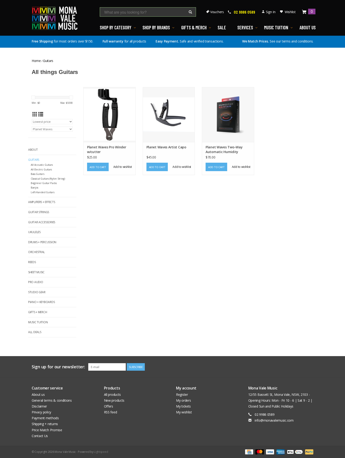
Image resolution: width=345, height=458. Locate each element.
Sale (222, 27)
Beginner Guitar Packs (44, 183)
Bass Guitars (37, 174)
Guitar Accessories (41, 222)
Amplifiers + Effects (41, 202)
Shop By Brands (156, 27)
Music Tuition (276, 27)
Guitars (48, 60)
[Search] (190, 12)
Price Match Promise (47, 430)
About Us (307, 27)
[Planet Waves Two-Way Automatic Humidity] (228, 114)
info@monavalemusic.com (274, 420)
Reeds (32, 262)
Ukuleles (34, 232)
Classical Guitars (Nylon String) (48, 178)
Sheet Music (36, 272)
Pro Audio (35, 282)
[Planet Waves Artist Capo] (169, 114)
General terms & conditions (52, 400)
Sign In (271, 12)
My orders (183, 400)
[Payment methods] (248, 452)
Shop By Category (115, 27)
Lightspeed (101, 452)
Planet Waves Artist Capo (166, 147)
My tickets (183, 406)
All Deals (34, 332)
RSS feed (110, 412)
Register (182, 394)
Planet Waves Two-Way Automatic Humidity (224, 149)
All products (112, 394)
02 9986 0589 (244, 12)
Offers (108, 406)
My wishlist (184, 412)
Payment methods (45, 418)
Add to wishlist (122, 167)
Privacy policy (41, 412)
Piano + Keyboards (41, 302)
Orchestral (36, 252)
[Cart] (304, 12)
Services (245, 27)
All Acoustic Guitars (42, 164)
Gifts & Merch (194, 27)
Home (36, 60)
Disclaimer (39, 406)
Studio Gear (37, 292)
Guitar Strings (38, 212)
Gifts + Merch (37, 312)
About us (38, 394)
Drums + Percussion (42, 242)
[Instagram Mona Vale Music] (309, 367)
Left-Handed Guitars (42, 192)
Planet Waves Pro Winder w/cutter (106, 149)
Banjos (34, 187)
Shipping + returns (45, 424)
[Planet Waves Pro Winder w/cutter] (109, 114)
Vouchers (217, 12)
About (33, 150)
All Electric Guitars (41, 169)
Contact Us (40, 436)
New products (114, 400)
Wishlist (290, 12)
